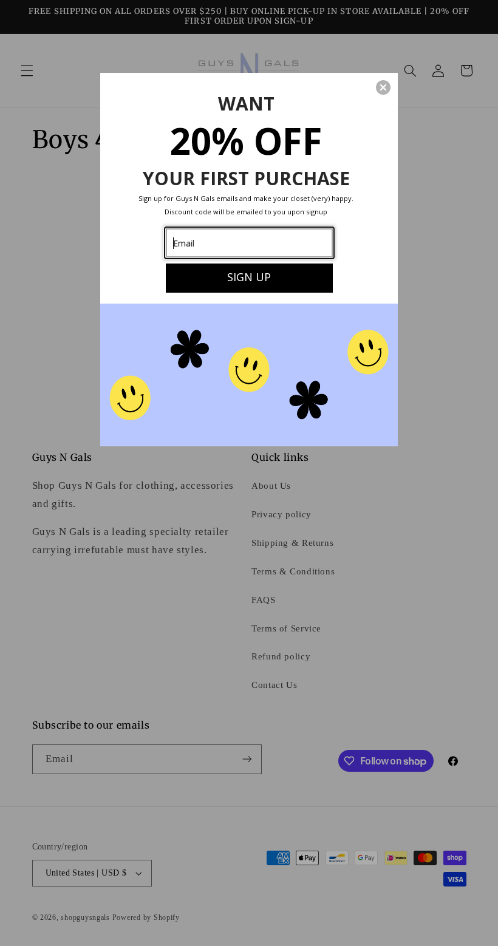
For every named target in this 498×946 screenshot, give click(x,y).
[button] (383, 87)
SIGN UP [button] (249, 277)
